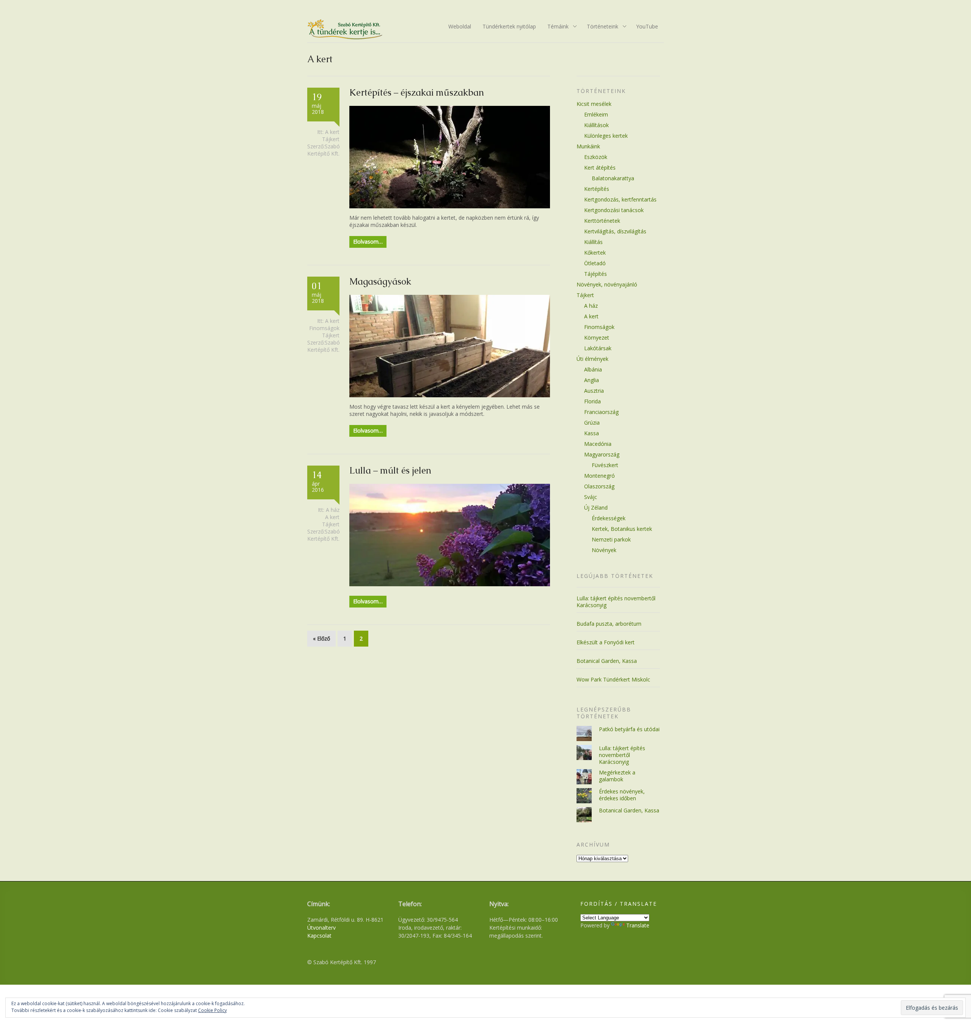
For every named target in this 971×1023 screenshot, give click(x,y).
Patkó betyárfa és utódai (629, 729)
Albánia (593, 369)
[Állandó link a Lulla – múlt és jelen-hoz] (449, 584)
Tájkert (330, 139)
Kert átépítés (600, 167)
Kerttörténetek (602, 220)
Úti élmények (592, 358)
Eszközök (595, 157)
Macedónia (597, 443)
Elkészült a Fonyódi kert (606, 642)
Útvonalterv (321, 927)
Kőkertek (595, 252)
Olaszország (599, 486)
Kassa (591, 433)
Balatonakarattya (613, 178)
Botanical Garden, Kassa (607, 660)
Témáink (555, 27)
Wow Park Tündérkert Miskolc (613, 679)
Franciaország (601, 411)
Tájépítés (595, 273)
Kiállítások (596, 125)
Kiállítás (593, 242)
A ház (332, 509)
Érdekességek (608, 518)
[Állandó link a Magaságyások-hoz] (449, 395)
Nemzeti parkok (611, 539)
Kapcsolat (319, 935)
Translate (637, 925)
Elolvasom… (368, 241)
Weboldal (459, 26)
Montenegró (599, 475)
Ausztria (594, 390)
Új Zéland (596, 507)
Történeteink (599, 27)
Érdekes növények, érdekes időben (622, 795)
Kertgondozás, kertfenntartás (620, 199)
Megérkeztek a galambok (617, 776)
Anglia (591, 380)
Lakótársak (597, 348)
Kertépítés (596, 188)
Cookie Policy (212, 1010)
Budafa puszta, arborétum (609, 623)
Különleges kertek (606, 135)
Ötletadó (595, 263)
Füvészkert (605, 465)
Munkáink (588, 146)
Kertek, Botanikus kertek (622, 528)
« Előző (321, 638)
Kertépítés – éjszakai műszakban (416, 92)
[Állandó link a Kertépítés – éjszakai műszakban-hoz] (449, 206)
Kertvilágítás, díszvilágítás (615, 231)
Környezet (596, 337)
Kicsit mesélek (594, 103)
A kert (332, 131)
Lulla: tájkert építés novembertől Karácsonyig (616, 602)
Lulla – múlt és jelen (390, 470)
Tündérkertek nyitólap (509, 26)
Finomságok (324, 328)
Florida (592, 401)
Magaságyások (380, 281)
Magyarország (601, 454)
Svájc (590, 496)
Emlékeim (596, 114)
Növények (604, 550)
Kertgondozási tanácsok (614, 210)
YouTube (647, 26)
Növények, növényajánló (607, 284)
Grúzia (592, 422)
